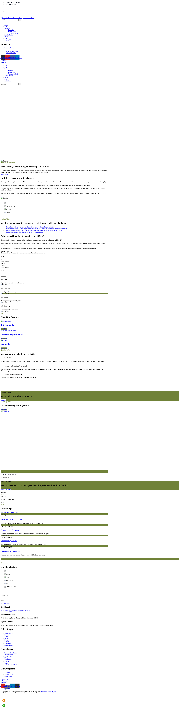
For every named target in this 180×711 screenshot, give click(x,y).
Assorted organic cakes (12, 334)
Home (6, 25)
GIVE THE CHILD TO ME (11, 519)
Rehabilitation (12, 31)
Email (2, 260)
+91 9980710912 (6, 603)
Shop (6, 36)
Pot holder (6, 344)
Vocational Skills (13, 33)
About (6, 26)
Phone (2, 263)
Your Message (5, 267)
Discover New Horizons (10, 530)
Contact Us (7, 40)
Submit (3, 275)
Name (2, 256)
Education (11, 30)
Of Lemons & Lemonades (11, 551)
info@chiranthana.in (24, 611)
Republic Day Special (9, 541)
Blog (5, 38)
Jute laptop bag (8, 325)
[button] (54, 216)
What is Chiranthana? (10, 358)
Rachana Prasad (9, 48)
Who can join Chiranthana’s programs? (15, 366)
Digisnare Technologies (48, 692)
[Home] (3, 62)
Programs (7, 28)
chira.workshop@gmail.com (9, 611)
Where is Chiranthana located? (13, 374)
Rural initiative (8, 35)
